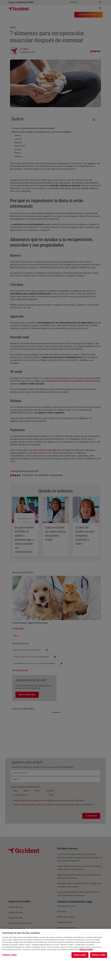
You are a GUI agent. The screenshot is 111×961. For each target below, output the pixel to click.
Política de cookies (86, 949)
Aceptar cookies (80, 955)
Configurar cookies (9, 955)
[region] (55, 945)
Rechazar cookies (98, 955)
